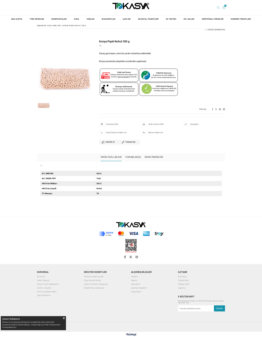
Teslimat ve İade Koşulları (94, 277)
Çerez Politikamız (43, 295)
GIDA (76, 19)
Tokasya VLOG (184, 284)
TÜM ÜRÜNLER (37, 19)
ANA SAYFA (16, 19)
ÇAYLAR (126, 19)
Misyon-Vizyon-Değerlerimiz (48, 284)
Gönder (219, 308)
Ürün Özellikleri (111, 157)
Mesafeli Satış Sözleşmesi (94, 288)
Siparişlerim (135, 284)
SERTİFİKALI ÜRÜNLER (212, 19)
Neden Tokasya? (43, 280)
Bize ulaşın (182, 277)
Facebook (212, 109)
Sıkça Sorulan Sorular (92, 280)
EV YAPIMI (171, 19)
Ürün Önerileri (153, 157)
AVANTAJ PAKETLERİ (148, 19)
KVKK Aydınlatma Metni (46, 292)
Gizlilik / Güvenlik (44, 288)
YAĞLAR (90, 19)
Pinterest (220, 109)
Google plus (224, 109)
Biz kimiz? (41, 277)
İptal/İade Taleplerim (139, 288)
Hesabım (134, 277)
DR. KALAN (189, 19)
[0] (224, 8)
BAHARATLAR (108, 19)
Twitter (216, 109)
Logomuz (181, 288)
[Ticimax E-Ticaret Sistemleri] (131, 334)
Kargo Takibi (136, 292)
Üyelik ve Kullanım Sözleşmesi (96, 284)
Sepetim (134, 280)
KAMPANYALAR (59, 19)
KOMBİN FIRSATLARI (241, 19)
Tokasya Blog (183, 280)
